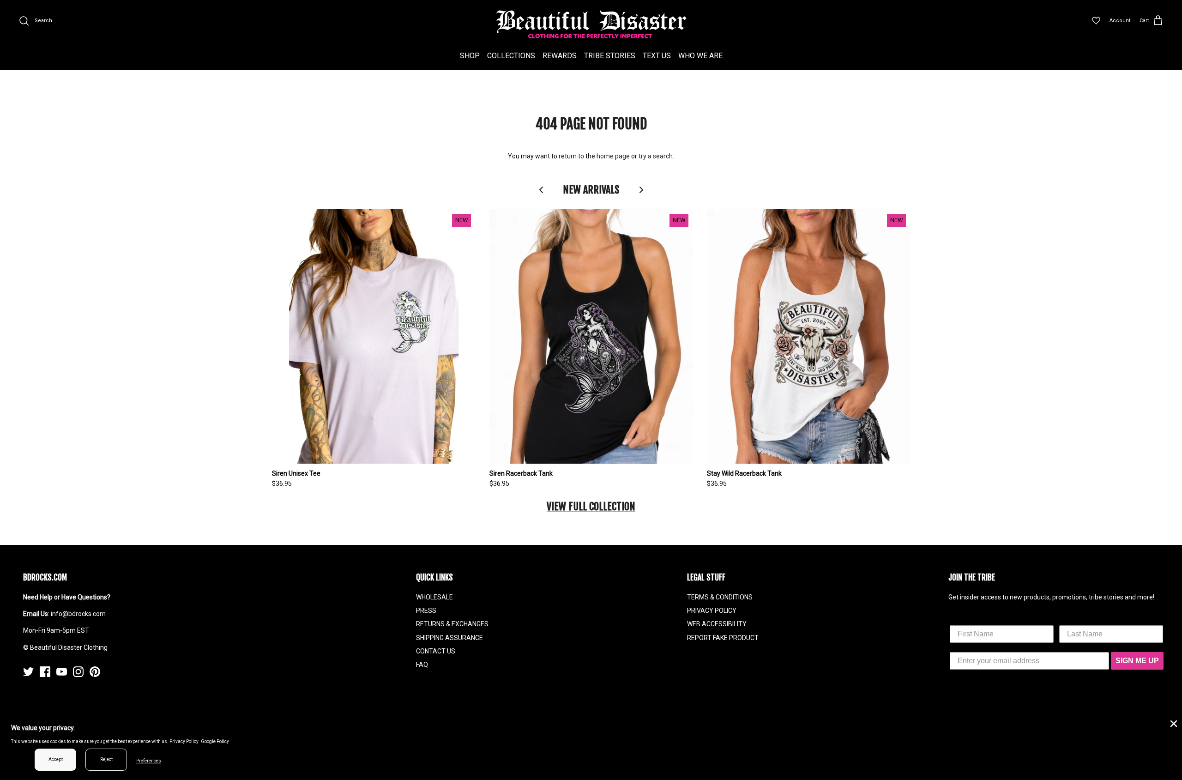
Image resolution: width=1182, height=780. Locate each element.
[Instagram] (78, 671)
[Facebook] (45, 671)
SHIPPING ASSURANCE (449, 637)
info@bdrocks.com (78, 613)
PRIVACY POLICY (711, 610)
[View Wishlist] (1096, 20)
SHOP (470, 55)
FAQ (422, 664)
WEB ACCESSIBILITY (717, 624)
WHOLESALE (434, 597)
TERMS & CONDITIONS (720, 597)
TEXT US (657, 55)
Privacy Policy (184, 741)
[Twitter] (28, 671)
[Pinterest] (95, 671)
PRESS (426, 610)
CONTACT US (435, 651)
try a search (656, 156)
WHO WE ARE (700, 55)
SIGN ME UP (1137, 661)
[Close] (1172, 722)
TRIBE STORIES (609, 55)
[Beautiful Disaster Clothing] (591, 24)
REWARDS (560, 55)
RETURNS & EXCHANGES (452, 624)
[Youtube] (61, 671)
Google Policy (215, 741)
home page (613, 156)
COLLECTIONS (511, 55)
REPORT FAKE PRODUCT (723, 637)
